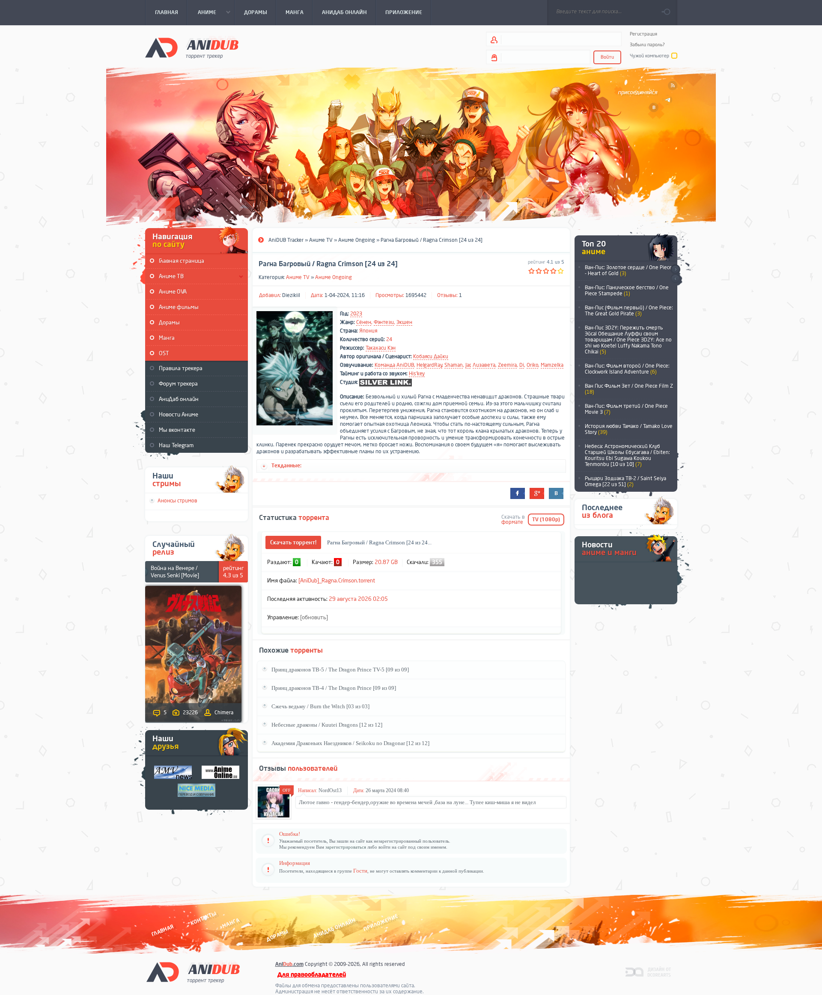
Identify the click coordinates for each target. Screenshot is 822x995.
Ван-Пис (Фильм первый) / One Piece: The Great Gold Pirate (629, 311)
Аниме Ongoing (333, 277)
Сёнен (363, 322)
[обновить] (314, 617)
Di (521, 365)
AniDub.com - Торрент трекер (191, 47)
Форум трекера (178, 383)
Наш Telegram (176, 445)
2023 (356, 314)
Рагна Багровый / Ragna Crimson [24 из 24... (379, 542)
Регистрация (643, 34)
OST (164, 353)
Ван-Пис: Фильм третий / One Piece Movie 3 (626, 409)
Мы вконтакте (177, 430)
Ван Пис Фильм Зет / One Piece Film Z (629, 389)
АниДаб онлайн (179, 399)
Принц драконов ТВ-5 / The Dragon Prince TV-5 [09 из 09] (340, 669)
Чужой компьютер (649, 55)
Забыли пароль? (647, 44)
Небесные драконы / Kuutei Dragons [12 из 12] (326, 725)
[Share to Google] (537, 493)
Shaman (453, 365)
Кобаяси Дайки (430, 356)
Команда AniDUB (394, 365)
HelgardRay (429, 365)
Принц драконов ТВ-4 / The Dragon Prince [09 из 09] (333, 688)
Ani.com (289, 964)
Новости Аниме (178, 414)
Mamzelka (552, 365)
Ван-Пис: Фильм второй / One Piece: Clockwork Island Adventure (627, 369)
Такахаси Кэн (381, 348)
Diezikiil (291, 295)
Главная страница (181, 261)
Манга (167, 338)
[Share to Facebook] (517, 493)
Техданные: (286, 466)
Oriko (532, 365)
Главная (162, 930)
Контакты (203, 918)
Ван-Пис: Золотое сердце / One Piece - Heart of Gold (628, 270)
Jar (468, 365)
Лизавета (484, 365)
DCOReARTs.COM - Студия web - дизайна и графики (648, 971)
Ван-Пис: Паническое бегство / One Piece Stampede (627, 291)
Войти (607, 57)
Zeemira (507, 365)
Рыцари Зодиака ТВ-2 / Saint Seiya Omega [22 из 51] (625, 481)
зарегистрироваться (345, 846)
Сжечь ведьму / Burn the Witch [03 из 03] (320, 706)
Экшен (404, 322)
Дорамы (169, 322)
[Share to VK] (556, 493)
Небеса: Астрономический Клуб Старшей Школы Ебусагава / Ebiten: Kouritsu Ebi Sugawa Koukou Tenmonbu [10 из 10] (627, 455)
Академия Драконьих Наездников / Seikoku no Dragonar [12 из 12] (350, 743)
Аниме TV (298, 277)
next (675, 269)
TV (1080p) (546, 520)
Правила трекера (181, 368)
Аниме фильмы (179, 307)
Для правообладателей (311, 974)
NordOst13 (330, 790)
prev (675, 279)
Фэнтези (384, 322)
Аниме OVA (173, 291)
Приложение (380, 922)
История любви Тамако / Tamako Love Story (629, 429)
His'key (417, 374)
